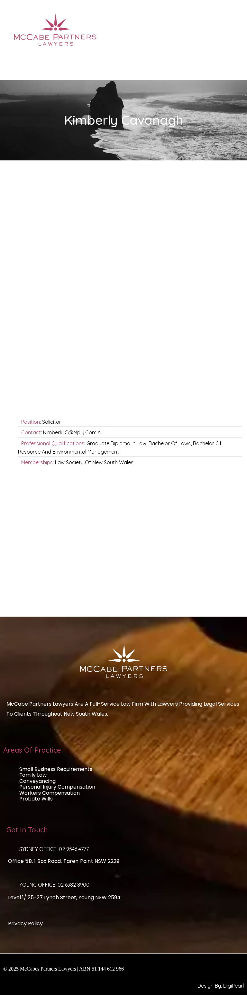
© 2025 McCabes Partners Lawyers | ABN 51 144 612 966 (63, 969)
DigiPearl (233, 985)
